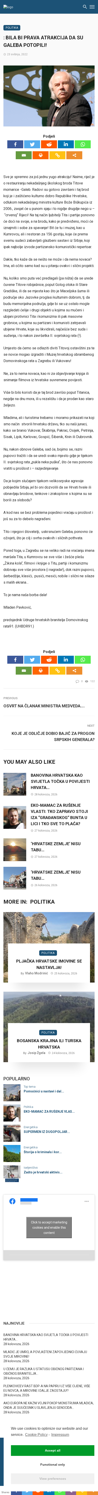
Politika (12, 27)
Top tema (30, 1086)
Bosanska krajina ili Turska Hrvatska (49, 1044)
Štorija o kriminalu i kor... (43, 1152)
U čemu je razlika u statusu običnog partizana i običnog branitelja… (43, 1371)
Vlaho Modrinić (36, 973)
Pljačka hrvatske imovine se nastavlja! (49, 964)
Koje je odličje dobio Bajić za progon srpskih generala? (53, 736)
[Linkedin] (66, 144)
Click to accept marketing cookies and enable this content (49, 1227)
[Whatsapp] (83, 144)
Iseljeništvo (31, 1167)
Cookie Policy (36, 1435)
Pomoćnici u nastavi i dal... (44, 1091)
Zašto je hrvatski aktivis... (43, 1172)
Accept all (52, 1450)
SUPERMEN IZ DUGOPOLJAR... (47, 1132)
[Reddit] (49, 144)
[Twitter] (32, 144)
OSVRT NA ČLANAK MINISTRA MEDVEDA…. (44, 705)
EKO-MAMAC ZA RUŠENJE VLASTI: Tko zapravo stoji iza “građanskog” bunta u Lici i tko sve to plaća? (59, 814)
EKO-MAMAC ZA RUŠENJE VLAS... (49, 1111)
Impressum (60, 1435)
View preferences (52, 1478)
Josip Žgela (36, 1053)
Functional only (52, 1464)
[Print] (41, 155)
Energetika (31, 1127)
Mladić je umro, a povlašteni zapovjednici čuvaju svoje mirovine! (45, 1354)
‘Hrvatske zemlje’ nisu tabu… (56, 846)
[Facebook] (15, 144)
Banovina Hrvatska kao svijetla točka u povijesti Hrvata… (60, 781)
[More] (74, 155)
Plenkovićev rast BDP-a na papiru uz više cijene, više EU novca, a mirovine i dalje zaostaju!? (46, 1388)
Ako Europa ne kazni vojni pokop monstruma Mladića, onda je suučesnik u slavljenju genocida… (48, 1405)
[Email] (24, 155)
